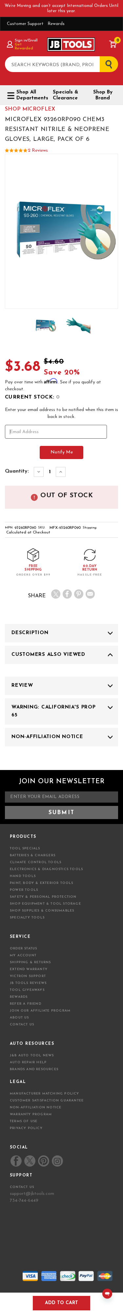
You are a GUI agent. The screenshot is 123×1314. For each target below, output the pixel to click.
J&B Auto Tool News (32, 1055)
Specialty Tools (27, 917)
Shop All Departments (29, 95)
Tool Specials (25, 848)
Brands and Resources (34, 1069)
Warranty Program (31, 1114)
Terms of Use (23, 1121)
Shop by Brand (103, 95)
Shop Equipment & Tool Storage (45, 904)
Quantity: (17, 471)
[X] (55, 594)
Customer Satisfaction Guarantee (47, 1100)
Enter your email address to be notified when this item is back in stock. (61, 413)
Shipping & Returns (30, 962)
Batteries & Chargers (32, 855)
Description (29, 633)
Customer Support (25, 24)
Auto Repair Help (28, 1062)
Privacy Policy (26, 1128)
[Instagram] (57, 1161)
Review (22, 685)
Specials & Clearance (65, 95)
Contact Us (22, 1024)
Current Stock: (32, 397)
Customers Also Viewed (48, 654)
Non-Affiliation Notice (47, 736)
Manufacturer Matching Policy (44, 1093)
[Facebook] (67, 594)
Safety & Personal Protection (43, 897)
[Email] (90, 594)
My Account (23, 955)
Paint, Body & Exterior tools (41, 883)
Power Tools (24, 890)
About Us (19, 1017)
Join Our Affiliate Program (40, 1011)
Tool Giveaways (27, 990)
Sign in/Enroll (26, 40)
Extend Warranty (29, 969)
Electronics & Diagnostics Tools (46, 869)
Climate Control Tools (35, 862)
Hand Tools (23, 876)
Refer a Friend (25, 1004)
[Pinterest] (78, 594)
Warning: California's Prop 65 (53, 711)
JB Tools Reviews (28, 983)
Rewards (56, 24)
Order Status (23, 948)
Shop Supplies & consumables (42, 911)
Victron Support (28, 976)
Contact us (22, 1187)
